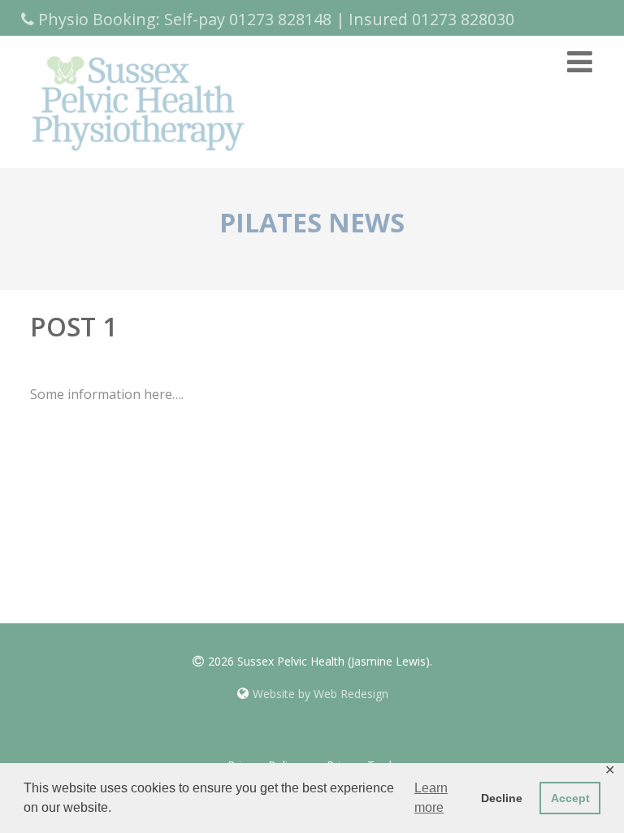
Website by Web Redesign (320, 693)
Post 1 (73, 326)
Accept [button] (570, 798)
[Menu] (579, 61)
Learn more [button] (431, 797)
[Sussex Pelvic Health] (137, 158)
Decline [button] (501, 798)
